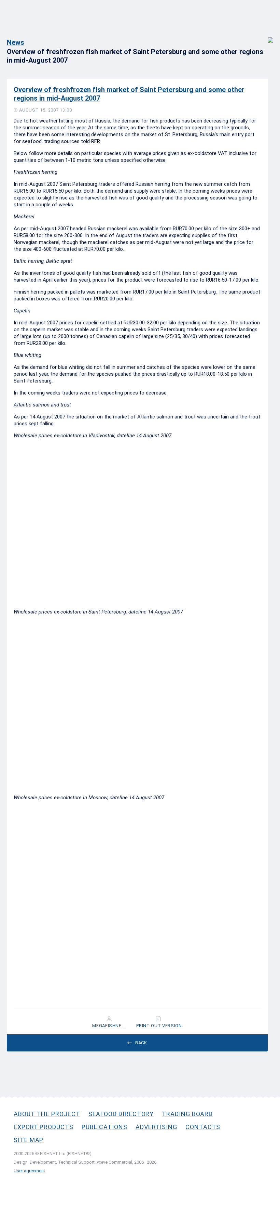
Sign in (265, 36)
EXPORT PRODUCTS (43, 1126)
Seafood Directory (121, 1113)
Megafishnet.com (109, 1025)
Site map (28, 1139)
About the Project (47, 1113)
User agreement (29, 1170)
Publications (104, 1126)
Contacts (202, 1126)
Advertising (156, 1126)
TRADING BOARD (187, 1113)
